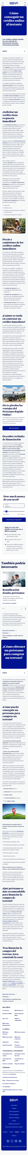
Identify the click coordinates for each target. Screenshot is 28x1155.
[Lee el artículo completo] (14, 579)
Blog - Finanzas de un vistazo (10, 1080)
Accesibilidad (6, 1086)
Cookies (14, 1108)
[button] (2, 3)
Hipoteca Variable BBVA (9, 985)
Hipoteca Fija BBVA (17, 983)
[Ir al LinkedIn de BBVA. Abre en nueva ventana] (16, 1141)
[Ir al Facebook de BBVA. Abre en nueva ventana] (8, 1141)
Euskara (14, 1135)
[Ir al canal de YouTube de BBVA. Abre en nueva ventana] (20, 1141)
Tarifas (14, 1120)
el (14, 99)
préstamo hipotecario (8, 981)
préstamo (17, 99)
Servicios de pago (14, 1117)
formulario (13, 1074)
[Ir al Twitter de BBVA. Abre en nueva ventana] (12, 1141)
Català (11, 1132)
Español (5, 1132)
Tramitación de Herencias (9, 1077)
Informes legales (14, 1114)
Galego (23, 1132)
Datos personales (14, 1111)
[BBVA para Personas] (14, 3)
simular (11, 99)
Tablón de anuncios (14, 1124)
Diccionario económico (9, 1083)
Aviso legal (14, 1105)
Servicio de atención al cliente (14, 1127)
